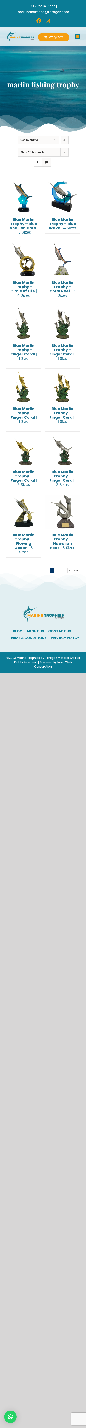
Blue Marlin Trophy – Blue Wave (62, 223)
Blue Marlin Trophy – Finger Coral (24, 352)
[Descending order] (65, 140)
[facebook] (38, 20)
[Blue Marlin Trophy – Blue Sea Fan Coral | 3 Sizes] (23, 196)
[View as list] (46, 162)
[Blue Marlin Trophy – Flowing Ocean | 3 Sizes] (23, 512)
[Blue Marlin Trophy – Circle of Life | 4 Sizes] (23, 259)
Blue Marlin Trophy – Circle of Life (23, 289)
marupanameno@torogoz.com (43, 12)
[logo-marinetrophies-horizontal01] (20, 33)
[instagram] (48, 20)
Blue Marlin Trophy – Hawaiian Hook (62, 541)
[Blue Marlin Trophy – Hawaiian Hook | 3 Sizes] (62, 512)
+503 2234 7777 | (43, 6)
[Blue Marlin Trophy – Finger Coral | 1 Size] (23, 322)
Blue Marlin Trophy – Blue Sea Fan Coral (23, 226)
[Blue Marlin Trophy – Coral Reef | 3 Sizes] (62, 259)
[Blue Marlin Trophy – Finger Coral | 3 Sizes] (23, 449)
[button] (10, 1417)
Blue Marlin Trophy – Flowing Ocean (23, 543)
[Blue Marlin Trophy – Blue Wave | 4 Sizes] (62, 196)
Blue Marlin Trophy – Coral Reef (62, 289)
